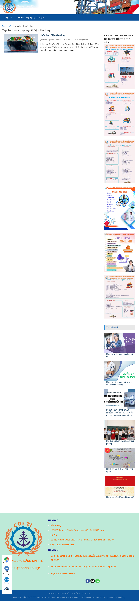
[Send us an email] (92, 581)
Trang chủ (7, 17)
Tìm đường (6, 563)
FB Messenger (6, 573)
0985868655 (68, 544)
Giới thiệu (19, 17)
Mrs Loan (7, 583)
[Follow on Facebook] (88, 581)
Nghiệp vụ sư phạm (35, 17)
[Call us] (97, 581)
